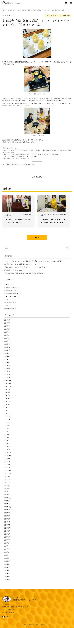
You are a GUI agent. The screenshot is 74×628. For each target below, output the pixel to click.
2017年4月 (7, 546)
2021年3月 (7, 495)
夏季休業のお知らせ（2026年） (13, 270)
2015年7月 (7, 567)
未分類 (6, 306)
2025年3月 (7, 371)
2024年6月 (7, 398)
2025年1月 (7, 377)
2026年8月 (7, 320)
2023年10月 (7, 422)
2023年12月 (7, 416)
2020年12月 (7, 498)
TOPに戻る (37, 237)
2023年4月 (7, 441)
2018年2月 (7, 534)
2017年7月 (7, 540)
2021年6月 (7, 486)
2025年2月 (7, 374)
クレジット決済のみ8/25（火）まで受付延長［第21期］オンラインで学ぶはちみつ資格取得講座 (33, 261)
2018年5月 (7, 528)
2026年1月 (7, 341)
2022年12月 (7, 453)
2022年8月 (7, 462)
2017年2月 (7, 549)
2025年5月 (7, 365)
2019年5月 (7, 516)
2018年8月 (7, 522)
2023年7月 (7, 431)
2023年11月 (7, 419)
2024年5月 (7, 401)
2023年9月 (7, 425)
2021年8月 (7, 480)
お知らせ (7, 284)
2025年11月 (7, 347)
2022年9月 (7, 459)
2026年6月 (7, 326)
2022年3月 (7, 468)
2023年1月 (7, 450)
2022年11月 (7, 456)
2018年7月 (7, 525)
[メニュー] (71, 3)
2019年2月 (7, 519)
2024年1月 (7, 413)
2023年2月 (7, 447)
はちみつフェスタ (9, 290)
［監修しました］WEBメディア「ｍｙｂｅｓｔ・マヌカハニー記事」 (25, 267)
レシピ (6, 300)
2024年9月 (7, 389)
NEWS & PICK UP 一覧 (13, 10)
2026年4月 (7, 332)
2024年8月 (7, 392)
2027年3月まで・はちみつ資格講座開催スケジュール (20, 264)
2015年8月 (7, 564)
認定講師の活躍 (65, 15)
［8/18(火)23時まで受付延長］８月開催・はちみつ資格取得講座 (23, 273)
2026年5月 (7, 329)
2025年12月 (7, 344)
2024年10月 (7, 386)
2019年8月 (7, 510)
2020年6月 (7, 501)
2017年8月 (7, 537)
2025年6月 (7, 362)
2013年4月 (7, 579)
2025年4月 (7, 368)
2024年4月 (7, 404)
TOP (3, 10)
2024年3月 (7, 407)
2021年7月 (7, 483)
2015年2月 (7, 573)
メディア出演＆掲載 (10, 297)
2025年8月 (7, 356)
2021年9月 (7, 477)
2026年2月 (7, 338)
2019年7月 (7, 513)
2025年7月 (7, 359)
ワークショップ (51, 15)
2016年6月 (7, 558)
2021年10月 (7, 474)
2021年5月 (7, 489)
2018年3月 (7, 531)
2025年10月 (7, 350)
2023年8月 (7, 428)
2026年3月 (7, 335)
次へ (24, 177)
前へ (50, 177)
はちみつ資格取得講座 (11, 294)
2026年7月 (7, 323)
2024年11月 (7, 383)
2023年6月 (7, 434)
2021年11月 (7, 471)
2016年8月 (7, 552)
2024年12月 (7, 380)
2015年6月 (7, 570)
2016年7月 (7, 555)
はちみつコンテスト (10, 287)
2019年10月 (7, 507)
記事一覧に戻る (37, 177)
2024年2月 (7, 410)
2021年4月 (7, 492)
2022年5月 (7, 465)
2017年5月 (7, 543)
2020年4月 (7, 504)
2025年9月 (7, 353)
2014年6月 (7, 576)
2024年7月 (7, 395)
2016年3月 (7, 561)
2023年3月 (7, 444)
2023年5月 (7, 438)
